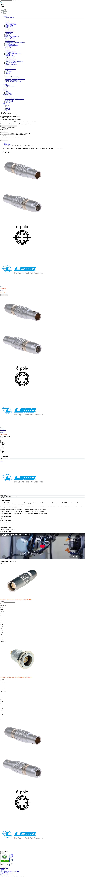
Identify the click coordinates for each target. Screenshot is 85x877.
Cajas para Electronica (9, 29)
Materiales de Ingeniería (10, 56)
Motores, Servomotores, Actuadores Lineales (14, 61)
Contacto (5, 89)
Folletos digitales (8, 93)
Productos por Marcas (9, 17)
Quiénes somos (8, 95)
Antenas (7, 22)
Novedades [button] (5, 84)
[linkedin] (11, 856)
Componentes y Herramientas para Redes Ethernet (15, 79)
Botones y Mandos (9, 26)
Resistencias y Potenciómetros (11, 64)
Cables (6, 27)
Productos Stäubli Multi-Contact (11, 80)
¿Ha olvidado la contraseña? (6, 116)
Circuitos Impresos (9, 32)
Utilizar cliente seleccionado (9, 134)
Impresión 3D (8, 47)
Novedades (7, 85)
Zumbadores (7, 73)
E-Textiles (7, 39)
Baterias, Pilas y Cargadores (10, 24)
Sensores (7, 67)
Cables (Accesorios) (9, 28)
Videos (6, 91)
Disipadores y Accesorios (10, 37)
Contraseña (2, 114)
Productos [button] (5, 16)
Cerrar (2, 132)
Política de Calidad (9, 101)
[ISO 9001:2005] (11, 865)
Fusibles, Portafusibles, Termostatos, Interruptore (15, 42)
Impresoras (7, 48)
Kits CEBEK (8, 54)
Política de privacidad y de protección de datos (14, 99)
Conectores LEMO (7, 144)
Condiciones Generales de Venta (11, 97)
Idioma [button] (4, 104)
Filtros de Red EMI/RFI (10, 41)
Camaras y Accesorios (9, 31)
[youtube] (11, 855)
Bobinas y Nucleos (9, 25)
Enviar (18, 116)
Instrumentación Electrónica (10, 51)
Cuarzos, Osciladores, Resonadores (12, 36)
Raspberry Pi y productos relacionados (13, 81)
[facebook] (11, 854)
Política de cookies (4, 872)
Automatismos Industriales (10, 23)
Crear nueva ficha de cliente (21, 134)
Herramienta (7, 43)
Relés (6, 63)
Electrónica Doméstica (9, 38)
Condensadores (8, 33)
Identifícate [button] (5, 110)
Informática (7, 50)
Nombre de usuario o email (5, 113)
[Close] (14, 127)
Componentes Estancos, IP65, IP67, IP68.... (14, 77)
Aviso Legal (7, 102)
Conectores (7, 34)
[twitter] (10, 857)
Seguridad (7, 65)
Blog (4, 103)
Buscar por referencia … (17, 1)
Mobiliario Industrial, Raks (10, 59)
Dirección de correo (4, 128)
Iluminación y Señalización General (12, 45)
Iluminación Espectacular (10, 44)
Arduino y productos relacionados (12, 76)
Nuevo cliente (5, 87)
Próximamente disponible (10, 86)
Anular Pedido (3, 135)
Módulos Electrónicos (9, 60)
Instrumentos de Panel (9, 52)
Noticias (7, 92)
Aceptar (5, 132)
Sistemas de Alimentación (10, 69)
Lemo (1, 461)
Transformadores (8, 71)
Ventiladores (7, 72)
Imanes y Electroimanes (10, 46)
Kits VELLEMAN (9, 55)
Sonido (6, 70)
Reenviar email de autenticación (7, 126)
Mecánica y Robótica (9, 57)
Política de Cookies (9, 100)
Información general (9, 96)
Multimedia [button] (5, 90)
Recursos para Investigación (10, 62)
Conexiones (7, 35)
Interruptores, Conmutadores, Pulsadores (13, 53)
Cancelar (14, 116)
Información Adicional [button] (7, 94)
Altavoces (7, 20)
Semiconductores (8, 66)
